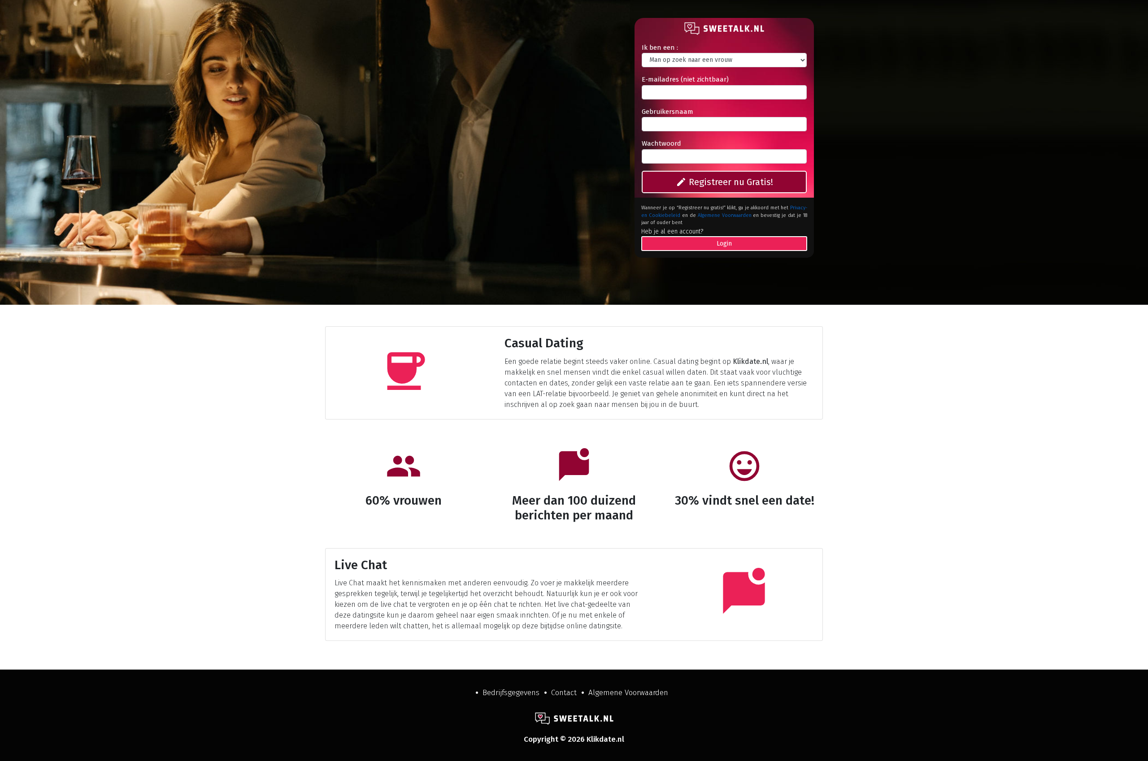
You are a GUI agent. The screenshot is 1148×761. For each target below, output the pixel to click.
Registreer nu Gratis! (724, 182)
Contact (564, 692)
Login (724, 243)
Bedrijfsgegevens (511, 692)
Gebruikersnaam (667, 112)
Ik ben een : (660, 47)
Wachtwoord (661, 143)
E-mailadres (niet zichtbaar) (685, 79)
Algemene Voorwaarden (725, 215)
